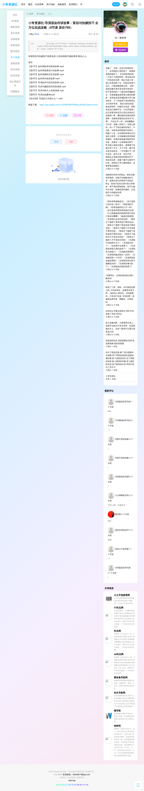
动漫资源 (15, 39)
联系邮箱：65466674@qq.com (76, 774)
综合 (15, 14)
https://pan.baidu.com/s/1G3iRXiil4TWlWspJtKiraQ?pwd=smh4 (68, 104)
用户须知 (50, 4)
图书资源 (15, 51)
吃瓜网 (117, 630)
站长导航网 (119, 692)
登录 (56, 141)
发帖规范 (62, 4)
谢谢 (110, 539)
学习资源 (15, 57)
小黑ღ (31, 34)
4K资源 (15, 20)
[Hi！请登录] (120, 27)
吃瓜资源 (15, 75)
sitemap (72, 780)
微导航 (117, 710)
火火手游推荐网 (122, 595)
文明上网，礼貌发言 (116, 505)
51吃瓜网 (118, 607)
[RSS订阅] (81, 4)
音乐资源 (15, 33)
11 (109, 429)
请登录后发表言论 (63, 134)
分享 (79, 115)
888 (109, 411)
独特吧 (117, 725)
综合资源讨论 (15, 83)
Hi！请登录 (120, 37)
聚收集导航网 (121, 677)
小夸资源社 (10, 4)
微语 (30, 4)
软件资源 (15, 69)
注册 (71, 141)
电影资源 (15, 26)
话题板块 (15, 91)
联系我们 (73, 4)
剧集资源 (15, 45)
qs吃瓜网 (118, 654)
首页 (23, 4)
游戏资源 (15, 63)
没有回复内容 (63, 179)
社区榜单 (39, 4)
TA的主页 (122, 44)
